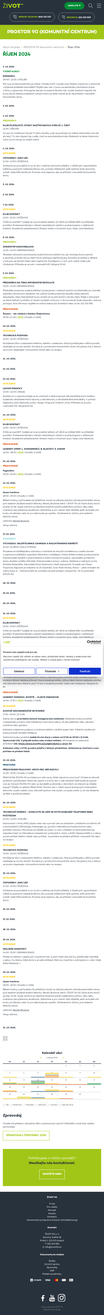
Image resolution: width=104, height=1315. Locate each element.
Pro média (52, 1207)
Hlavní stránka (11, 47)
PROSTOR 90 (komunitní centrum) (44, 47)
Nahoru (5, 1038)
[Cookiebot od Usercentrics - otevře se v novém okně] (89, 642)
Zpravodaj (52, 1267)
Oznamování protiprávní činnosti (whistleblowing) (52, 1220)
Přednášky (30, 1105)
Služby (52, 1261)
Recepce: (79, 17)
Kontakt (52, 1228)
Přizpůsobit (50, 671)
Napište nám (52, 1174)
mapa (60, 1241)
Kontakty (52, 1217)
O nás (52, 1204)
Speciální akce (67, 1105)
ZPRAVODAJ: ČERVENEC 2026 (26, 1135)
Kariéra (52, 1214)
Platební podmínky (52, 1274)
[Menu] (99, 5)
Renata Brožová (21, 521)
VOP (52, 1271)
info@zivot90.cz (53, 1247)
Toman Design (55, 1310)
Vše (7, 1105)
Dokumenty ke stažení (52, 1255)
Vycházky (54, 1105)
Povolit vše (85, 671)
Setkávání (42, 1105)
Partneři (52, 1210)
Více (20, 317)
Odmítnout (19, 671)
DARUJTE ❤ (74, 6)
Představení (17, 1105)
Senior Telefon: (35, 17)
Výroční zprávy (52, 1264)
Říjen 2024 (74, 47)
